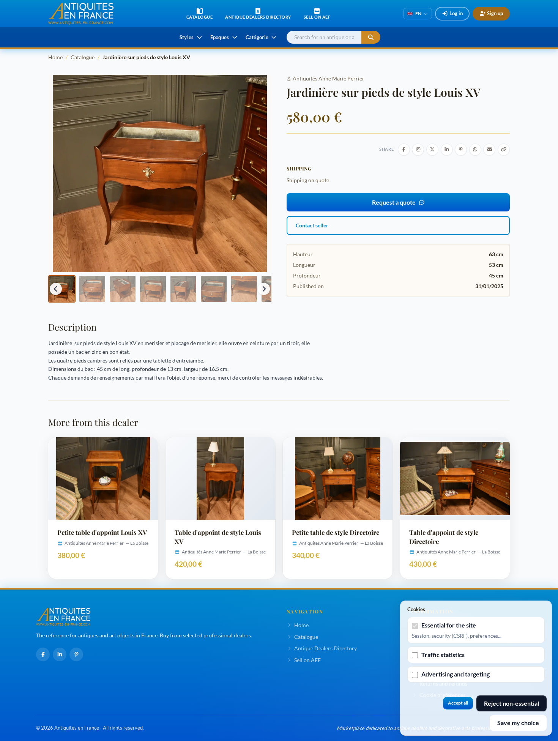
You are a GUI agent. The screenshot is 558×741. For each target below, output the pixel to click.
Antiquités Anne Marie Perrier (328, 78)
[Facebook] (43, 654)
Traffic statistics (443, 654)
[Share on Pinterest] (461, 149)
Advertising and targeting (455, 674)
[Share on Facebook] (404, 149)
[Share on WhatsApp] (475, 149)
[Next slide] (264, 289)
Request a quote (394, 202)
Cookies (416, 609)
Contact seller (312, 225)
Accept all (458, 703)
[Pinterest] (76, 654)
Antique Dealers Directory (325, 648)
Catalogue (83, 57)
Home (55, 57)
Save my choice (518, 722)
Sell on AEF (307, 660)
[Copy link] (504, 149)
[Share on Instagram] (418, 149)
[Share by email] (489, 149)
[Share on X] (432, 149)
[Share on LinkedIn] (447, 149)
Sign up (495, 13)
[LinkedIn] (59, 654)
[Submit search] (370, 37)
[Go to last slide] (56, 289)
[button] (62, 289)
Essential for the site (448, 625)
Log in (456, 13)
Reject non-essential (511, 703)
